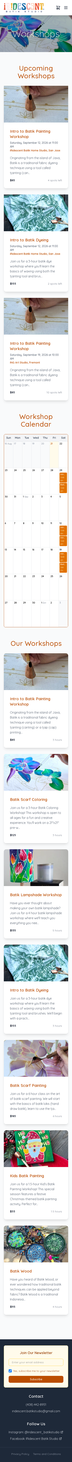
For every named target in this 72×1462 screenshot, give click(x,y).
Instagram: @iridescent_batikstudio (34, 1432)
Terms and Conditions (47, 1454)
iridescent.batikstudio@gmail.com (36, 1411)
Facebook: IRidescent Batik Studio (34, 1439)
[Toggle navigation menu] (66, 7)
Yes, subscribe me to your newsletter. (36, 1371)
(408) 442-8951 (36, 1404)
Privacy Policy (20, 1454)
